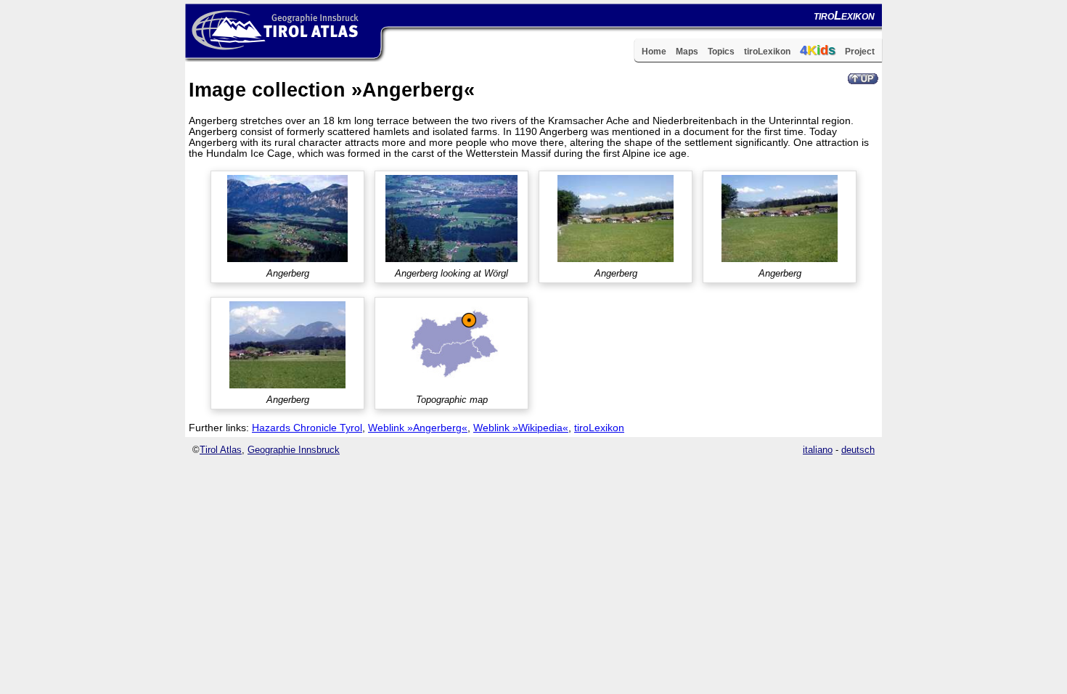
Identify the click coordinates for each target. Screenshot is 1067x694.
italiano (818, 449)
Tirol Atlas (221, 449)
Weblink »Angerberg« (417, 427)
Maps (687, 51)
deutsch (858, 449)
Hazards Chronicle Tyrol (307, 427)
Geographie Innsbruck (294, 449)
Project (860, 51)
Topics (721, 51)
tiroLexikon (767, 51)
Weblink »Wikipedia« (520, 427)
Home (654, 51)
